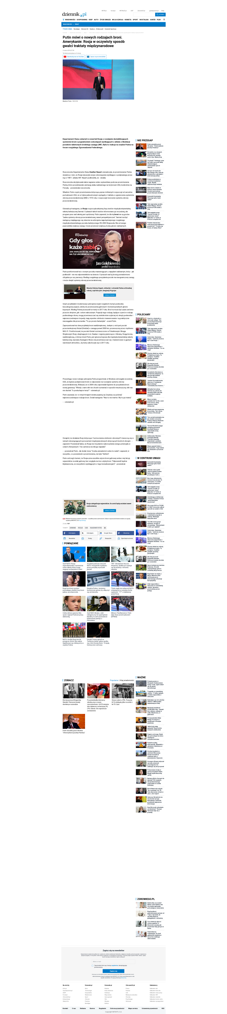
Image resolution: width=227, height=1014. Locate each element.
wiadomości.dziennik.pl (75, 32)
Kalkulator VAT (154, 995)
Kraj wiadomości (127, 680)
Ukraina (73, 528)
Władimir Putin (96, 528)
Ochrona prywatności (117, 1008)
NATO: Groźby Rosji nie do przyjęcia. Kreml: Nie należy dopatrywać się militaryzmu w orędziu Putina (73, 642)
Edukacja (107, 992)
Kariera (92, 1008)
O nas (74, 1008)
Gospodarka (88, 992)
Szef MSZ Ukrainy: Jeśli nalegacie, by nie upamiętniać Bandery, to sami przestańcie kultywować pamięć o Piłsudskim (97, 616)
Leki (127, 992)
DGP (132, 10)
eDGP (64, 992)
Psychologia (129, 999)
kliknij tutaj (123, 977)
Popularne (114, 680)
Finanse (128, 990)
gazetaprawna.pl (154, 10)
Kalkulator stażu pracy (156, 992)
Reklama (83, 1008)
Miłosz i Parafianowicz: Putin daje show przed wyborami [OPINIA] (121, 615)
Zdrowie (87, 999)
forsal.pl (113, 10)
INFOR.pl (104, 10)
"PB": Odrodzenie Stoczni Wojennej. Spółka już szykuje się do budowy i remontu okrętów (121, 566)
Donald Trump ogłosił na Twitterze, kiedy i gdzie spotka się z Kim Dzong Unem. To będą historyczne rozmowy (98, 642)
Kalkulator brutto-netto (156, 999)
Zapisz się (113, 971)
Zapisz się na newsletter (98, 56)
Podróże (87, 1001)
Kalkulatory (153, 985)
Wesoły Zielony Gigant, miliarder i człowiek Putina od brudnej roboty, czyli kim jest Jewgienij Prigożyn (109, 289)
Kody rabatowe (109, 990)
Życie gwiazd (108, 997)
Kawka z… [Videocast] (96, 29)
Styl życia (128, 1001)
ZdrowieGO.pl (141, 10)
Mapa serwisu (133, 1008)
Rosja (80, 528)
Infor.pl (65, 988)
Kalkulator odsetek (155, 997)
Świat (77, 24)
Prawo (127, 988)
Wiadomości (67, 24)
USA (86, 528)
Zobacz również (110, 295)
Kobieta (107, 988)
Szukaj (161, 14)
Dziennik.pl (88, 985)
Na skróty (66, 985)
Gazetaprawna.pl (67, 990)
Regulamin (102, 1008)
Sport (86, 997)
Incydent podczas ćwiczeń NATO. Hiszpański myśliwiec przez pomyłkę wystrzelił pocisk (97, 566)
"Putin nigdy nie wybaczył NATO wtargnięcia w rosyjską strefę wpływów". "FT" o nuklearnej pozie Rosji (122, 591)
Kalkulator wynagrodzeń (156, 1001)
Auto (86, 988)
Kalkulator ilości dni (155, 990)
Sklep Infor (66, 1001)
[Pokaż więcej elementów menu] (164, 19)
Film (106, 999)
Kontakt (65, 1008)
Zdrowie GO (84, 29)
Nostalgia (77, 29)
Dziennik (65, 32)
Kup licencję (82, 520)
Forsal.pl (65, 995)
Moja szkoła (108, 995)
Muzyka (107, 1001)
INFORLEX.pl (123, 10)
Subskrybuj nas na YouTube (75, 56)
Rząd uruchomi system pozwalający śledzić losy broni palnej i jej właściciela (73, 590)
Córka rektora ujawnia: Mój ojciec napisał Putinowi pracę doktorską (73, 615)
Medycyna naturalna (131, 995)
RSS (163, 1008)
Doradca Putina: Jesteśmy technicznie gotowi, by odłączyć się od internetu (98, 590)
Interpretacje (66, 999)
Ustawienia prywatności (150, 1008)
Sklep (162, 10)
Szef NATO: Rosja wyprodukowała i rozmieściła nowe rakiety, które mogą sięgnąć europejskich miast (73, 566)
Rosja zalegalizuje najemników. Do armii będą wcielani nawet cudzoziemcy (109, 505)
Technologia (88, 990)
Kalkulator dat (154, 988)
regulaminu (114, 965)
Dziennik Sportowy (110, 29)
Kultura (107, 1003)
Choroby (128, 997)
